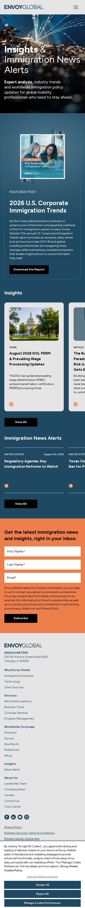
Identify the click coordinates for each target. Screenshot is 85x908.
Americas (10, 732)
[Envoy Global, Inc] (24, 7)
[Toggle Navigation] (76, 7)
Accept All (42, 884)
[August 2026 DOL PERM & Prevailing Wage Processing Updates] (11, 404)
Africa (8, 755)
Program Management (19, 718)
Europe (9, 738)
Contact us (11, 801)
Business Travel (14, 707)
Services (10, 695)
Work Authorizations (18, 701)
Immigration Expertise (19, 676)
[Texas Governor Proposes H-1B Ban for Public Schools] (71, 486)
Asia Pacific (11, 744)
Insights (10, 764)
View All (21, 422)
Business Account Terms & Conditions (29, 833)
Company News (14, 789)
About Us (11, 778)
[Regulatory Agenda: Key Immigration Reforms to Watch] (6, 486)
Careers (9, 795)
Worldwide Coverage (19, 727)
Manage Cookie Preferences (42, 903)
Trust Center (12, 806)
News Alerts (12, 769)
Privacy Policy (13, 827)
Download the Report (29, 269)
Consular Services (16, 713)
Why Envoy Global (17, 670)
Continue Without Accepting (42, 876)
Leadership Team (15, 783)
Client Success (14, 687)
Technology (12, 681)
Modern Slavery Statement (22, 839)
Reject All (42, 893)
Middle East (12, 750)
